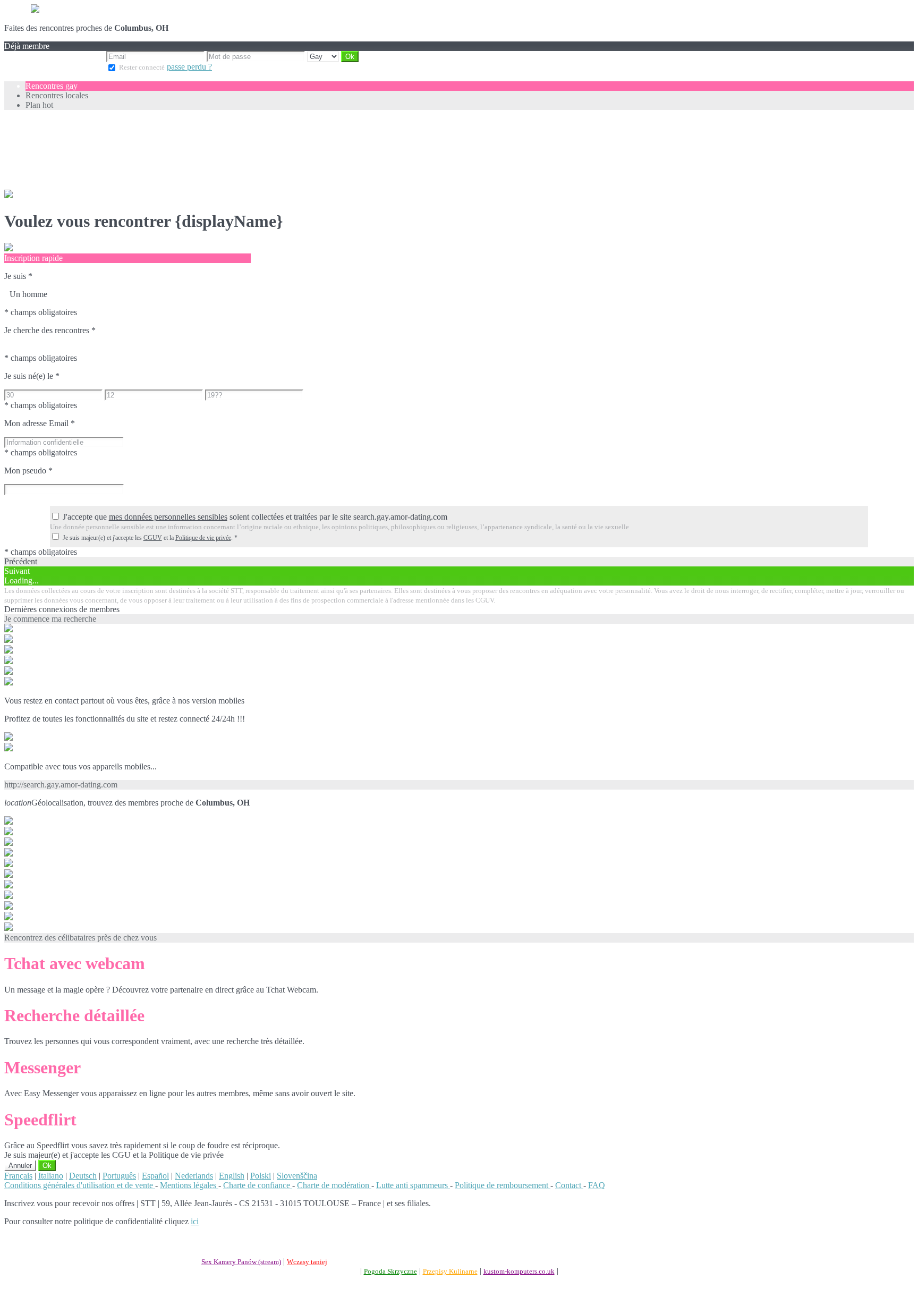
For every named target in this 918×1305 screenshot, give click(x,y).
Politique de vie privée (203, 537)
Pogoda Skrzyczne (390, 1271)
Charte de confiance (257, 1185)
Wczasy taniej (307, 1262)
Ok (47, 1166)
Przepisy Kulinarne (450, 1271)
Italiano (50, 1175)
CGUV (152, 537)
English (231, 1175)
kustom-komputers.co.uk (519, 1271)
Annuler (20, 1166)
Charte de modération (334, 1185)
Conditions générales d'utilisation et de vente (79, 1185)
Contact (569, 1185)
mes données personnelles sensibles (168, 516)
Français (18, 1175)
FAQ (596, 1185)
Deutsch (83, 1175)
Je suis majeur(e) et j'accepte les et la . (150, 537)
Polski (260, 1175)
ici (195, 1221)
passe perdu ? (189, 66)
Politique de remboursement (502, 1185)
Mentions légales (189, 1185)
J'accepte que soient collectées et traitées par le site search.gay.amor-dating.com (255, 516)
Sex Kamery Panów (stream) (241, 1262)
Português (119, 1175)
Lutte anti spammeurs (413, 1185)
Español (155, 1175)
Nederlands (194, 1175)
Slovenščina (297, 1175)
